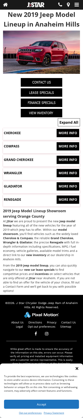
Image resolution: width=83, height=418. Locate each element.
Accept (41, 404)
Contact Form (14, 286)
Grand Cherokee (40, 160)
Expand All (68, 122)
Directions (35, 322)
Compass (40, 146)
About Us (17, 322)
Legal (19, 326)
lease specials (45, 270)
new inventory (36, 255)
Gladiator (40, 186)
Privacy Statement (54, 413)
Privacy (51, 322)
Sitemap (65, 326)
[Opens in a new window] (68, 5)
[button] (77, 369)
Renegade (40, 199)
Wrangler (40, 173)
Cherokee (40, 133)
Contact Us (68, 322)
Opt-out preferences (30, 413)
